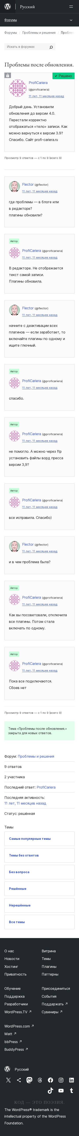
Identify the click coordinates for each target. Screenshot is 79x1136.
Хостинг (11, 966)
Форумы (10, 20)
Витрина (49, 951)
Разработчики (16, 1004)
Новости (11, 958)
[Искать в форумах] (51, 46)
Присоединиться (56, 988)
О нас (9, 951)
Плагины (49, 966)
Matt (10, 1034)
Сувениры (52, 1012)
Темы (46, 958)
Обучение (12, 988)
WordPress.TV (18, 1012)
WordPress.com (19, 1026)
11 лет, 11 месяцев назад (46, 96)
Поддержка (14, 996)
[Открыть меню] (72, 6)
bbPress (13, 1042)
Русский (22, 1069)
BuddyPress (16, 1049)
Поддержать (55, 1004)
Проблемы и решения (39, 32)
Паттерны (50, 974)
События (49, 996)
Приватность (15, 974)
